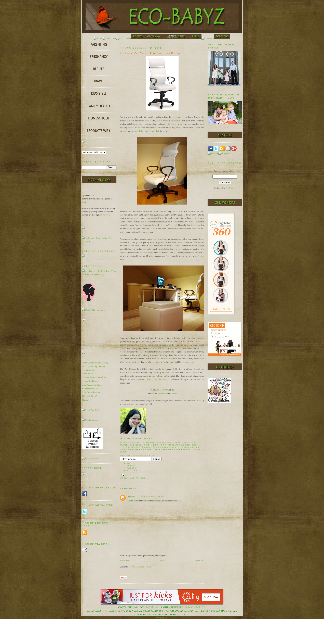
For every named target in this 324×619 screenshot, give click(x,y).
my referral (104, 214)
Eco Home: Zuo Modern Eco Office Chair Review (150, 53)
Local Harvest (88, 373)
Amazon (131, 372)
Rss (129, 463)
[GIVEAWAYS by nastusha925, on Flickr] (155, 38)
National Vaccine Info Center (94, 377)
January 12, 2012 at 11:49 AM (151, 496)
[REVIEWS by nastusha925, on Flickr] (138, 38)
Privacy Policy (195, 607)
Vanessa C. (133, 496)
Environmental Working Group (95, 362)
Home (132, 478)
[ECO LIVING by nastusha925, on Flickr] (123, 38)
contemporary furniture (156, 379)
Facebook (161, 393)
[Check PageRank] (90, 410)
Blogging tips (162, 617)
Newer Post (125, 560)
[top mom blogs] (99, 241)
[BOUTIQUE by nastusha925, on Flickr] (222, 38)
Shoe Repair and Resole (92, 384)
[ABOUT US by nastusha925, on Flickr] (109, 38)
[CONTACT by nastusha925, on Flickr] (207, 38)
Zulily (85, 201)
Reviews (140, 478)
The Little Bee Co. (90, 396)
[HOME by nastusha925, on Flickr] (98, 38)
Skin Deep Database (90, 388)
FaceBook (132, 468)
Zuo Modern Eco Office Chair (147, 131)
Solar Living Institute (91, 392)
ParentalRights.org (90, 381)
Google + (132, 470)
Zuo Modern (161, 389)
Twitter (173, 393)
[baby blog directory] (99, 274)
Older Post (199, 560)
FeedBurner (231, 188)
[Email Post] (122, 475)
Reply (130, 504)
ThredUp (85, 399)
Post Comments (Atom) (142, 566)
